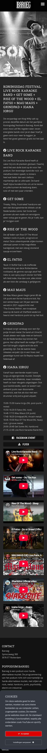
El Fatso (14, 259)
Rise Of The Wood (22, 229)
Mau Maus (16, 290)
